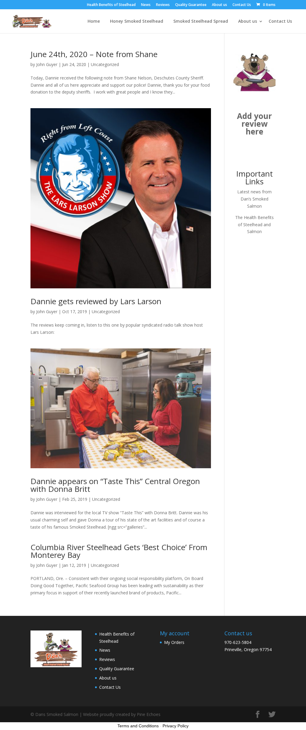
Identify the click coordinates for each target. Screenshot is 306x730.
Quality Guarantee (190, 5)
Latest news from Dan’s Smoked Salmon (254, 199)
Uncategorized (105, 64)
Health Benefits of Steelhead (111, 5)
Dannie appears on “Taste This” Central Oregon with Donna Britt (115, 485)
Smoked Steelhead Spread (200, 21)
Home (94, 21)
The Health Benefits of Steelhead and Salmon (254, 225)
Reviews (163, 5)
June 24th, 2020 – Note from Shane (93, 54)
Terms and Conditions (138, 725)
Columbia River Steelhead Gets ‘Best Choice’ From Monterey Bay (118, 551)
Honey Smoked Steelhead (136, 21)
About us (219, 5)
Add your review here (254, 124)
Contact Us (241, 5)
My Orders (174, 642)
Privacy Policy (176, 725)
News (146, 5)
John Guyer (46, 64)
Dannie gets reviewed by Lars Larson (95, 301)
